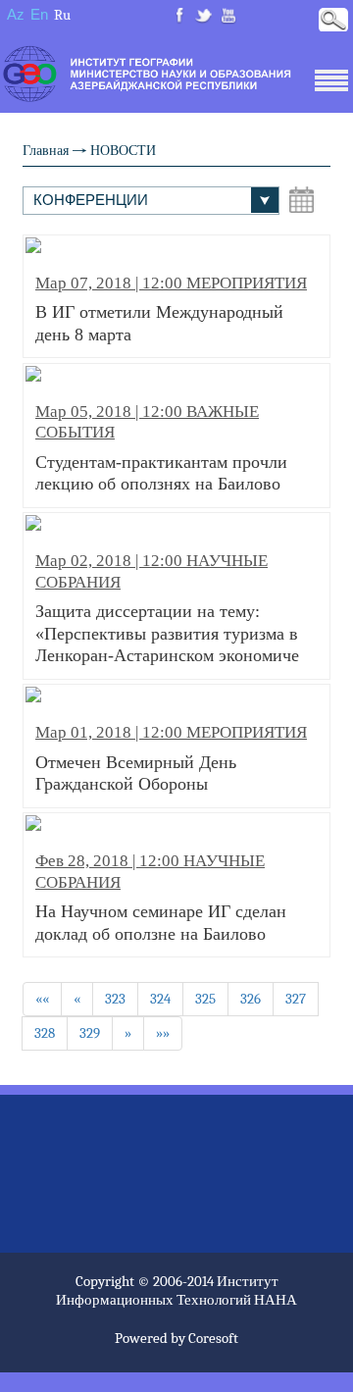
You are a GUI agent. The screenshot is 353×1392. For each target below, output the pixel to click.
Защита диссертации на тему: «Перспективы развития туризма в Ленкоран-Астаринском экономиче (167, 608)
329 (89, 1033)
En (39, 14)
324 (160, 998)
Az (16, 14)
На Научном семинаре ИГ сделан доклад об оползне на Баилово (160, 897)
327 (295, 998)
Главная (46, 150)
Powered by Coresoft (176, 1338)
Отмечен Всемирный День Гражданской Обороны (171, 758)
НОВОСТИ (123, 150)
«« (42, 998)
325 (205, 998)
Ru (62, 15)
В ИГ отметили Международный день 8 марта (171, 309)
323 (115, 998)
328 (44, 1033)
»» (163, 1033)
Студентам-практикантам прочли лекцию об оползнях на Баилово (161, 447)
